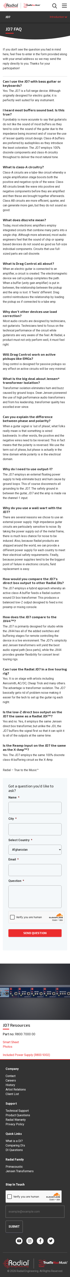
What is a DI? (14, 1141)
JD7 (8, 17)
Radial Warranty (16, 1120)
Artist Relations (16, 1089)
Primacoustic (14, 1166)
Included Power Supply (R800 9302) (26, 1055)
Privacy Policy (15, 1124)
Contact (10, 1076)
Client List (12, 1094)
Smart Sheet (11, 1042)
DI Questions (14, 1150)
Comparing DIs (15, 1145)
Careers (11, 1080)
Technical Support (17, 1110)
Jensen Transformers (20, 1171)
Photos (7, 1046)
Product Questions (18, 1115)
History (10, 1085)
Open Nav (64, 5)
